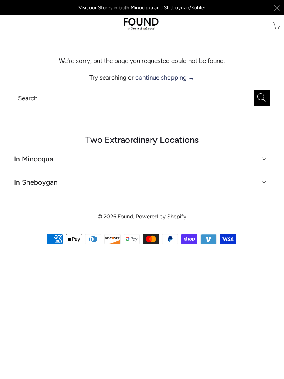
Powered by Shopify (161, 216)
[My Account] (6, 24)
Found (125, 216)
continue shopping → (165, 77)
